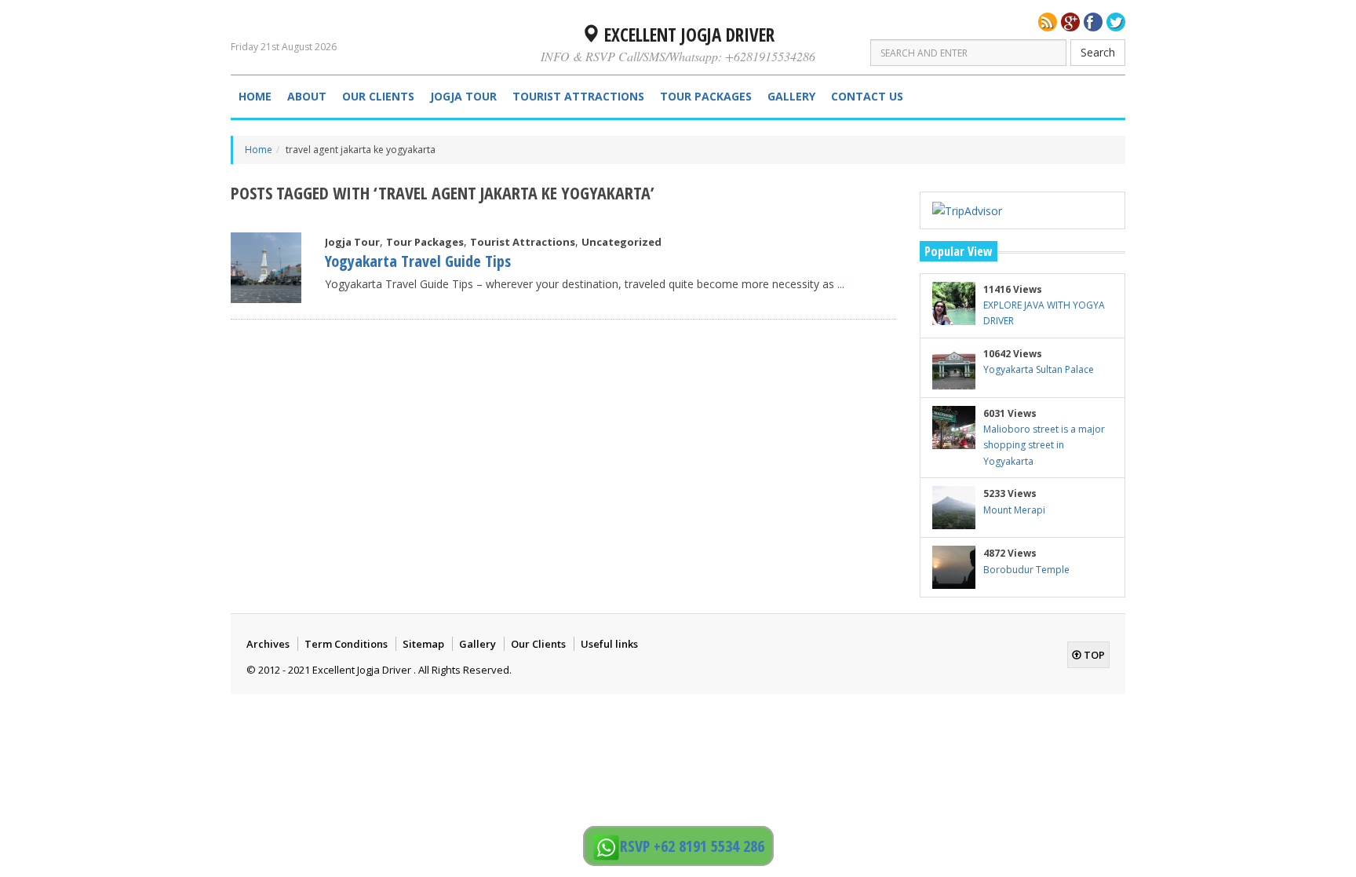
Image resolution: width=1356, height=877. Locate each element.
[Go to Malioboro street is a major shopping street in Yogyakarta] (953, 427)
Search (1098, 52)
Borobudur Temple (1026, 569)
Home (255, 96)
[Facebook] (1093, 22)
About (306, 96)
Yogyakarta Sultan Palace (1038, 369)
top (1093, 655)
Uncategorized (621, 242)
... (840, 283)
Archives (268, 644)
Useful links (609, 644)
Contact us (867, 96)
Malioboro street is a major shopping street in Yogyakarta (1044, 445)
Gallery (791, 96)
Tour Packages (706, 96)
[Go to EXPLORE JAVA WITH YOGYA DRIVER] (953, 303)
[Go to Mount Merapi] (953, 507)
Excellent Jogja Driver (687, 34)
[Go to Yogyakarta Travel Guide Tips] (266, 267)
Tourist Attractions (578, 96)
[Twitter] (1115, 22)
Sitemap (423, 644)
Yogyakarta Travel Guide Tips (418, 261)
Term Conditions (346, 644)
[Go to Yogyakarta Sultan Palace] (953, 367)
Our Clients (378, 96)
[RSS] (1047, 22)
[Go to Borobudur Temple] (953, 567)
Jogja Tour (463, 96)
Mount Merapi (1014, 510)
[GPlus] (1070, 22)
